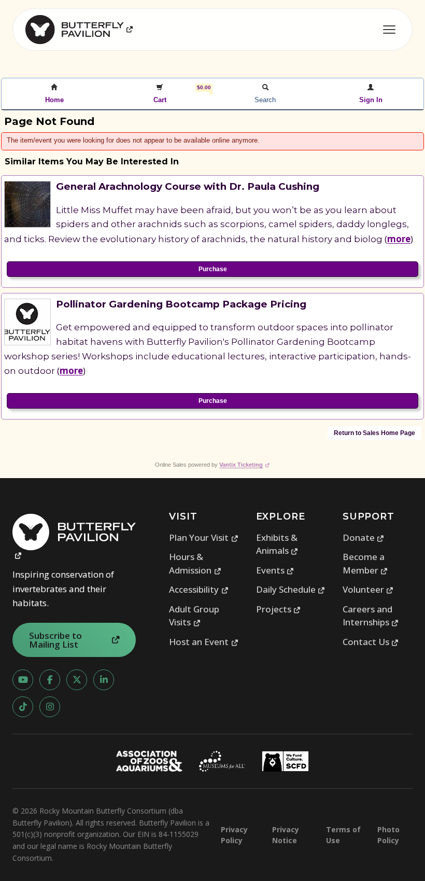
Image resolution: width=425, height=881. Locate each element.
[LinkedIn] (103, 679)
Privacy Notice (285, 834)
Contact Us (371, 642)
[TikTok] (22, 706)
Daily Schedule (290, 589)
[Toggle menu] (389, 29)
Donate (364, 537)
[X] (76, 679)
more (398, 239)
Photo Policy (388, 834)
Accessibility (199, 589)
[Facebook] (49, 679)
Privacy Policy (234, 834)
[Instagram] (49, 706)
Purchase (213, 269)
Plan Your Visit (203, 537)
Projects (278, 609)
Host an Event (203, 642)
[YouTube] (22, 679)
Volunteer (368, 589)
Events (275, 570)
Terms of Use (343, 834)
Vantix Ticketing (244, 465)
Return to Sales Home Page (374, 433)
